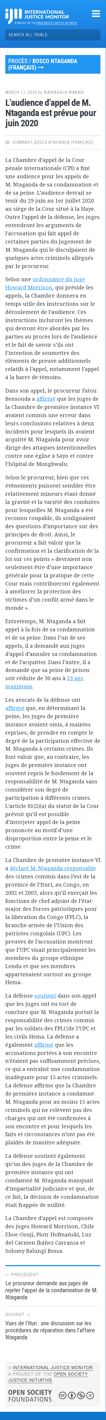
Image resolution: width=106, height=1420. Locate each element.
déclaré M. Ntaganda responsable (53, 868)
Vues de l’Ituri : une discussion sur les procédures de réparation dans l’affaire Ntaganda (50, 1330)
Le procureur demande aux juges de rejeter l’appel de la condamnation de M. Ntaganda (51, 1290)
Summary (22, 142)
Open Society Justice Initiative (57, 23)
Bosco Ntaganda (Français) (42, 64)
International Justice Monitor (53, 1367)
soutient (45, 995)
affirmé (45, 398)
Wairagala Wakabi (64, 92)
